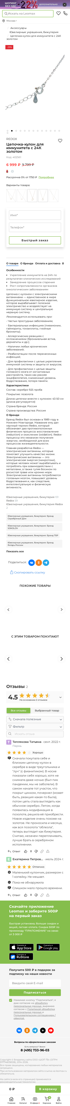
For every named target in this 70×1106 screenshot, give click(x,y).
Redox (11, 139)
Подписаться (35, 992)
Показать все (15, 551)
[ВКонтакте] (31, 562)
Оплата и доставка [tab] (47, 263)
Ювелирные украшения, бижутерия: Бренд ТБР (33, 535)
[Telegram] (46, 562)
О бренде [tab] (26, 263)
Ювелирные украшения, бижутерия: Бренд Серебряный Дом (30, 517)
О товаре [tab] (12, 263)
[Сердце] (43, 195)
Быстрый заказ (35, 240)
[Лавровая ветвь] (22, 195)
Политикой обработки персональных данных (34, 1011)
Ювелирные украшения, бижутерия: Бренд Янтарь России (30, 543)
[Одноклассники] (39, 562)
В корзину (48, 1089)
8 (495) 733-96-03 (35, 1050)
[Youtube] (51, 1030)
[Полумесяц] (32, 195)
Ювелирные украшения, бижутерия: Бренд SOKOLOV (30, 526)
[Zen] (43, 1030)
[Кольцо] (11, 195)
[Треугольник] (53, 195)
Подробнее (46, 177)
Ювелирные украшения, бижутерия (32, 497)
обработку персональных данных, (31, 1004)
